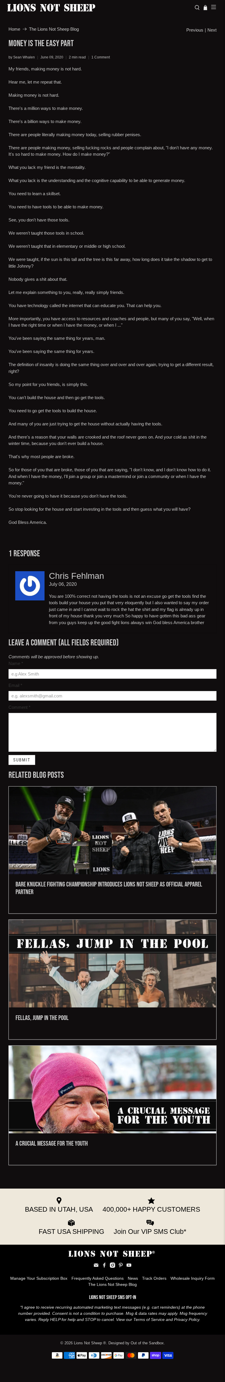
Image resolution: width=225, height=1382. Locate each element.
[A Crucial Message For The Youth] (112, 1089)
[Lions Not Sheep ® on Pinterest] (120, 1266)
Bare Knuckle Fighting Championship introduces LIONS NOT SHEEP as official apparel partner (109, 888)
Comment (19, 707)
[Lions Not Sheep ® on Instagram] (112, 1266)
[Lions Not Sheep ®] (98, 7)
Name (15, 663)
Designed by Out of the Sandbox (136, 1343)
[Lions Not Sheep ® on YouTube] (129, 1266)
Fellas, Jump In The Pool (42, 1018)
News (133, 1278)
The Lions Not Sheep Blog (54, 29)
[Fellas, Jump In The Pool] (112, 963)
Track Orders (154, 1278)
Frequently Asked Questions (97, 1278)
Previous (194, 30)
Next (212, 30)
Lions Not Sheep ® (90, 1343)
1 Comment (100, 57)
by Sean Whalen (21, 57)
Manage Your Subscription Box (38, 1278)
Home (14, 29)
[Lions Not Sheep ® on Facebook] (104, 1266)
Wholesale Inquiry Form (193, 1278)
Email (15, 685)
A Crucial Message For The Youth (52, 1143)
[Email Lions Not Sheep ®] (96, 1266)
